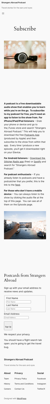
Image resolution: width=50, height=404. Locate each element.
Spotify (37, 161)
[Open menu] (3, 13)
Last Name (12, 305)
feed (17, 184)
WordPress (21, 398)
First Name (12, 298)
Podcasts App (31, 135)
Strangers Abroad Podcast (13, 2)
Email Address (11, 314)
